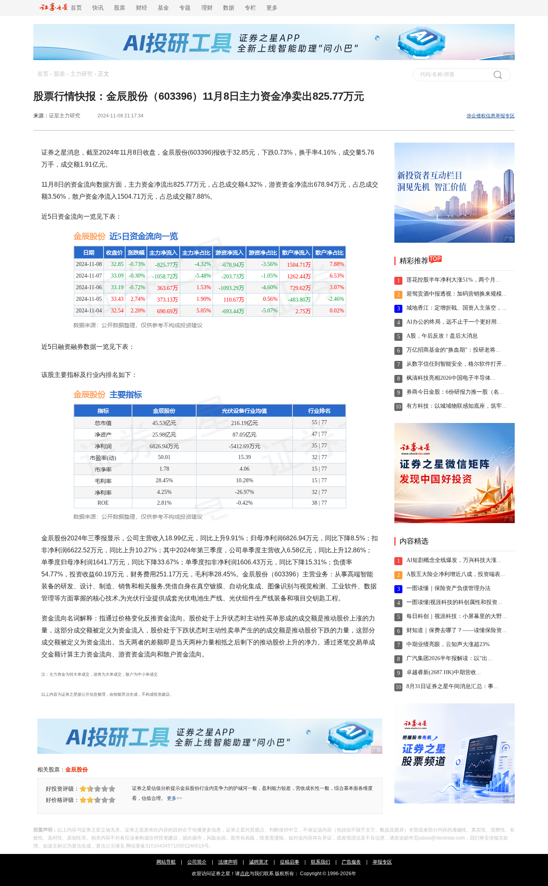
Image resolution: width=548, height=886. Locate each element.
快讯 (98, 8)
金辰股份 (76, 769)
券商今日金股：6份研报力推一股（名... (455, 392)
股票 (119, 8)
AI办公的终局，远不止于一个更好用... (453, 322)
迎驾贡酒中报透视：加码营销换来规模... (456, 294)
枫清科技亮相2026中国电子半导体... (450, 378)
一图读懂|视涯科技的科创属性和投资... (454, 602)
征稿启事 (289, 862)
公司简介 (197, 862)
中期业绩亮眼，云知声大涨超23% (448, 644)
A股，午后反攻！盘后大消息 (442, 336)
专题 (185, 8)
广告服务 (351, 862)
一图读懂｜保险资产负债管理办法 (448, 588)
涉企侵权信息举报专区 (491, 116)
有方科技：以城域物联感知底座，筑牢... (456, 406)
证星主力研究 (64, 116)
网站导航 (166, 862)
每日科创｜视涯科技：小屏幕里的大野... (456, 616)
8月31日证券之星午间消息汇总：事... (452, 686)
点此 (245, 873)
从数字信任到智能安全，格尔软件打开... (456, 364)
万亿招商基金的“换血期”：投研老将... (453, 350)
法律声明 (227, 862)
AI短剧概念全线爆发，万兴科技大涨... (453, 560)
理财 (207, 8)
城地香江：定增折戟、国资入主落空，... (456, 308)
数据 (228, 8)
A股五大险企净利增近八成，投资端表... (455, 574)
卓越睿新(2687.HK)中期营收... (443, 672)
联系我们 (320, 862)
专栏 (250, 8)
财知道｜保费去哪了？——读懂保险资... (456, 630)
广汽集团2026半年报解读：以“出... (449, 658)
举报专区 (382, 862)
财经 (141, 8)
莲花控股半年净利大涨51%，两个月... (453, 280)
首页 (74, 8)
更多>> (174, 798)
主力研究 (81, 74)
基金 (163, 8)
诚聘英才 (258, 862)
